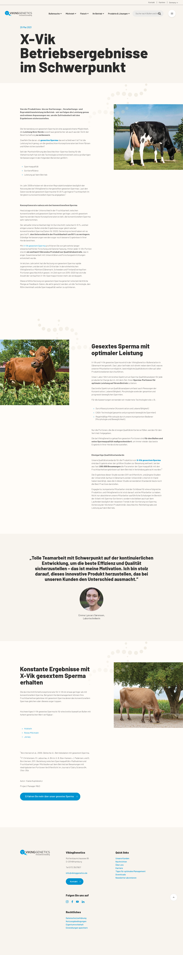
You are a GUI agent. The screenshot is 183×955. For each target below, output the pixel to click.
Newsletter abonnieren (126, 877)
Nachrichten (121, 861)
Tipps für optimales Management (131, 871)
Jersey (27, 737)
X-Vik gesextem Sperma (34, 245)
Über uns (119, 865)
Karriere (119, 868)
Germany (172, 2)
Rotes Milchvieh (31, 732)
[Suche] (159, 13)
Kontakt (74, 881)
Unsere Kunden (122, 858)
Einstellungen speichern (77, 927)
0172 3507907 (75, 867)
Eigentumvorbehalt (75, 924)
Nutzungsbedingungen (76, 921)
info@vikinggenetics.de (76, 873)
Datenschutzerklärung (76, 918)
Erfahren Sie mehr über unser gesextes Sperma (49, 796)
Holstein (28, 728)
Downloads (121, 874)
